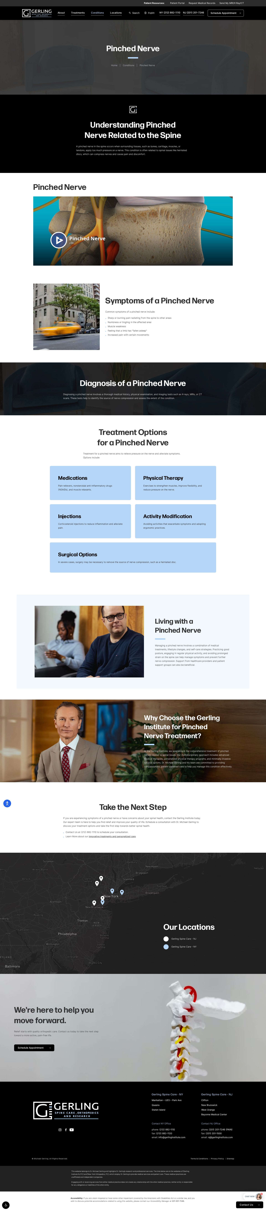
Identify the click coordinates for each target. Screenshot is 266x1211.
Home (114, 65)
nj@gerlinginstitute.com (220, 1137)
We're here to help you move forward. (54, 1014)
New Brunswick (209, 1105)
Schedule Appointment (227, 13)
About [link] (61, 13)
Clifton (204, 1100)
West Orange (208, 1110)
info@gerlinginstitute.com (171, 1137)
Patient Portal (177, 3)
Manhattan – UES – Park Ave (166, 1100)
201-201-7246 (178, 1201)
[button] (6, 1205)
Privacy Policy (217, 1159)
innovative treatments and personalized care (112, 837)
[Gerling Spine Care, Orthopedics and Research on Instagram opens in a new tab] (60, 1130)
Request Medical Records (202, 3)
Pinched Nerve (147, 65)
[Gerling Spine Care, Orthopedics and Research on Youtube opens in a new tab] (71, 1130)
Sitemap (230, 1159)
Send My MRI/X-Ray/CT (231, 3)
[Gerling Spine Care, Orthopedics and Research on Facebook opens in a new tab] (66, 1130)
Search (136, 13)
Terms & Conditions (199, 1159)
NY (169, 12)
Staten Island (158, 1110)
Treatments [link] (78, 13)
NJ (193, 12)
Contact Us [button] (246, 1205)
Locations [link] (116, 13)
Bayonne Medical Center (214, 1115)
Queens (155, 1105)
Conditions (128, 65)
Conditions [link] (97, 13)
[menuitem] (61, 13)
